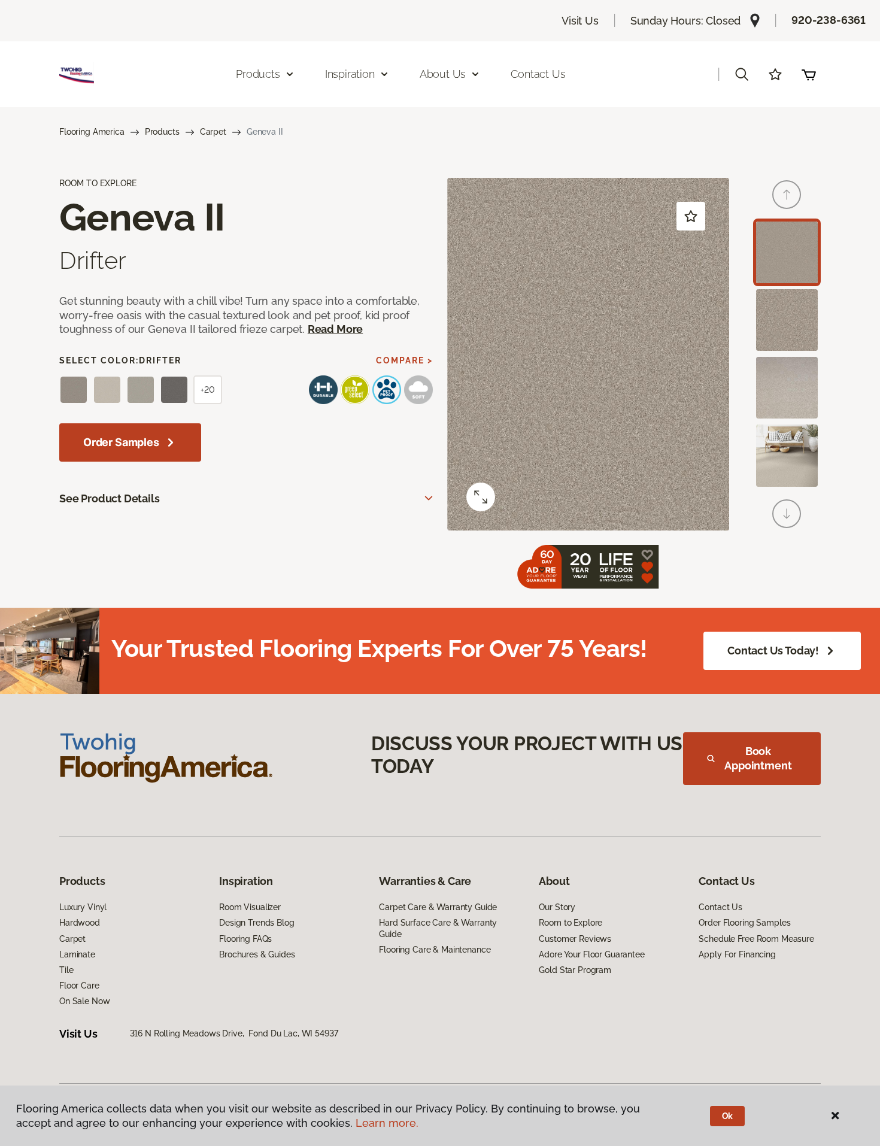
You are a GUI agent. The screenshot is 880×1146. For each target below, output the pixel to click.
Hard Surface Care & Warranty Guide (438, 928)
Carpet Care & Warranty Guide (438, 907)
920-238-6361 (828, 20)
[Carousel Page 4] (787, 455)
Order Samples (121, 442)
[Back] (786, 194)
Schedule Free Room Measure (756, 939)
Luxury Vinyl (83, 907)
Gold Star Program (575, 970)
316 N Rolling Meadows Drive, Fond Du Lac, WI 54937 (234, 1033)
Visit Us (580, 20)
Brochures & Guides (257, 954)
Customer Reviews (575, 939)
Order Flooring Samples (744, 922)
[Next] (786, 513)
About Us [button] (443, 74)
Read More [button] (335, 329)
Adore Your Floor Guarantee (591, 954)
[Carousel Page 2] (787, 320)
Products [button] (258, 74)
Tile (66, 970)
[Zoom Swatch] (480, 497)
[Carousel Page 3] (787, 388)
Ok (727, 1116)
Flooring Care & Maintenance (434, 949)
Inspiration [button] (350, 74)
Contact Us (538, 74)
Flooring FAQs (245, 939)
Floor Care (79, 985)
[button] (742, 74)
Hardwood (79, 922)
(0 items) (809, 74)
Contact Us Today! (773, 650)
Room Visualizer (250, 907)
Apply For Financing (737, 954)
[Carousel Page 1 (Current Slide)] (787, 252)
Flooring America (92, 132)
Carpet (213, 132)
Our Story (557, 907)
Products (162, 132)
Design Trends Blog (256, 922)
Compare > (404, 360)
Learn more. (387, 1123)
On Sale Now (84, 1001)
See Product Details (109, 498)
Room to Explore (570, 922)
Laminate (77, 954)
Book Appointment (757, 758)
